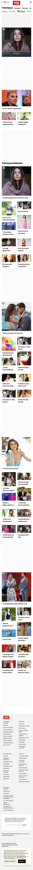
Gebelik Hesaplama (6, 803)
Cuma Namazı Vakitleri (23, 734)
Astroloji (5, 756)
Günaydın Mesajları (6, 771)
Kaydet (24, 825)
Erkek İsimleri (6, 791)
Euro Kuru (21, 724)
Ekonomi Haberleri (8, 727)
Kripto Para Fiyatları (24, 726)
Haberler (5, 725)
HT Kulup (29, 11)
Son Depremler (7, 754)
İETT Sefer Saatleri (8, 800)
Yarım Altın (6, 778)
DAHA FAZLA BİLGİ (10, 861)
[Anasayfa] (6, 717)
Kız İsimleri (6, 793)
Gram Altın (6, 774)
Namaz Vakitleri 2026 (23, 731)
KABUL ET (22, 861)
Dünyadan (12, 11)
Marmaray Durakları (6, 788)
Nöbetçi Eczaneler (24, 737)
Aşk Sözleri (6, 768)
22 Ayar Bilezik (23, 758)
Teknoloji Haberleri (8, 743)
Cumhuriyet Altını (23, 756)
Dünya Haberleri (7, 736)
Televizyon (7, 8)
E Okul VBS (22, 742)
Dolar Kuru (22, 721)
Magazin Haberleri (8, 732)
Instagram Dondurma (6, 758)
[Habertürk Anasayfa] (16, 2)
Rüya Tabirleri (22, 773)
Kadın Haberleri (7, 740)
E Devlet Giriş (22, 744)
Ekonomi (25, 8)
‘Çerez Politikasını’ (21, 856)
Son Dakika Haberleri (6, 722)
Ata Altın (21, 754)
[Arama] (2, 2)
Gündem (17, 8)
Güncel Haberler (7, 729)
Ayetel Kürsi (6, 764)
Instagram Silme (8, 762)
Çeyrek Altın (6, 776)
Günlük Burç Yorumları (22, 747)
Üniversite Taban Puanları (23, 770)
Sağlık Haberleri (7, 738)
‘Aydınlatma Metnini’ (9, 858)
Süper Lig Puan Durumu (23, 764)
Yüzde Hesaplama (8, 810)
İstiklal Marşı (22, 740)
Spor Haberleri (7, 734)
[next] (30, 42)
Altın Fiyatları (6, 745)
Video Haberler (23, 767)
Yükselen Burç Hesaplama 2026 (8, 807)
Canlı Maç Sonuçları (22, 761)
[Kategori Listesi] (31, 2)
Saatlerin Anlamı (8, 766)
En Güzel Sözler (23, 779)
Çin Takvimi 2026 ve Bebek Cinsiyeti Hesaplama (8, 797)
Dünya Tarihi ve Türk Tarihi (23, 776)
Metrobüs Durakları (24, 781)
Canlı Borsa (22, 728)
